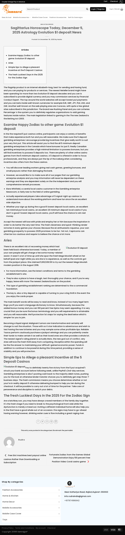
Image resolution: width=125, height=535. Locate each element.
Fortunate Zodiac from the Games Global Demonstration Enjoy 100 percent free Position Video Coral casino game (69, 458)
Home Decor (8, 501)
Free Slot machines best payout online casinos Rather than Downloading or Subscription (25, 459)
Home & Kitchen (10, 495)
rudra (59, 39)
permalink (69, 430)
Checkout (114, 1)
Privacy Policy (8, 528)
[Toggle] (59, 489)
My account (41, 528)
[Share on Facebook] (38, 422)
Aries (10, 62)
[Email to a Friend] (47, 422)
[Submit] (87, 9)
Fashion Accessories (57, 17)
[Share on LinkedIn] (56, 422)
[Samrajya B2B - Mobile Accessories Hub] (12, 9)
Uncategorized (46, 24)
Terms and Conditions (24, 528)
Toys (4, 519)
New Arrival (6, 17)
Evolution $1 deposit (48, 93)
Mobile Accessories (21, 17)
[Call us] (121, 2)
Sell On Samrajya (75, 17)
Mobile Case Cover (40, 17)
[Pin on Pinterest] (51, 422)
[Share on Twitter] (43, 422)
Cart (105, 1)
